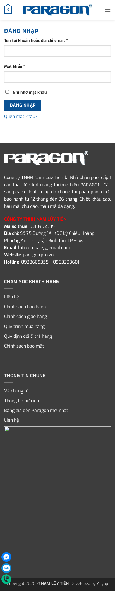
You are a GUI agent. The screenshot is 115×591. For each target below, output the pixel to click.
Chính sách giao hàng (25, 316)
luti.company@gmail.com (44, 247)
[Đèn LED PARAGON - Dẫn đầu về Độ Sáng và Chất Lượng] (57, 10)
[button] (8, 10)
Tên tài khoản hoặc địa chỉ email (40, 41)
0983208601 (66, 262)
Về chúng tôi (17, 391)
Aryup (102, 583)
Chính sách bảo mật (24, 346)
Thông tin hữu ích (21, 401)
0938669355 (35, 262)
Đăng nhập (23, 105)
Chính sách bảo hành (25, 307)
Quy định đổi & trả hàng (28, 336)
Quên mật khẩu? (21, 116)
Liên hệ (11, 297)
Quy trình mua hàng (24, 326)
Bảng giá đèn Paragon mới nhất (36, 410)
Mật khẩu (19, 67)
